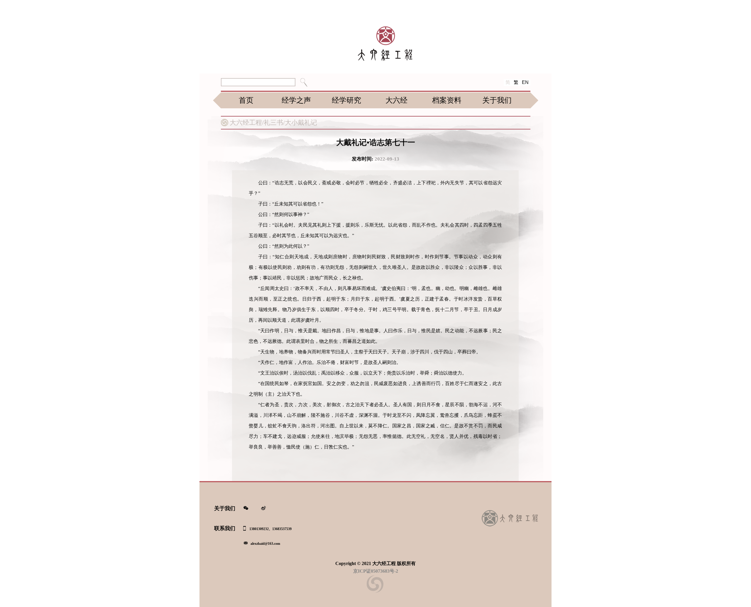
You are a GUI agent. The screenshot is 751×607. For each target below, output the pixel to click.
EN (525, 82)
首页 (246, 100)
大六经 (396, 100)
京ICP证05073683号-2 (375, 571)
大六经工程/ (247, 122)
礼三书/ (274, 122)
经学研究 (346, 100)
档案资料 (446, 100)
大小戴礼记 (301, 122)
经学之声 (296, 100)
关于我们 (497, 100)
